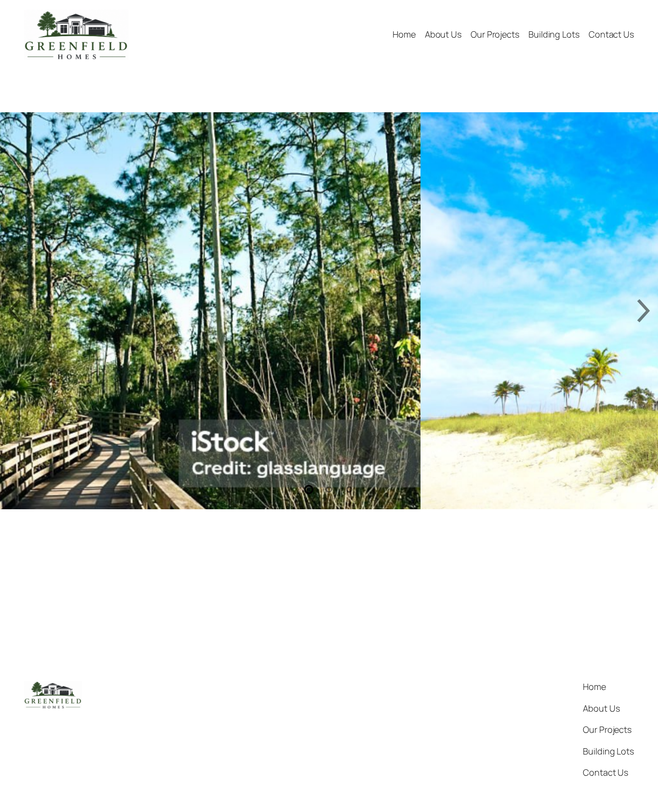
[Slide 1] (309, 489)
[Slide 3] (349, 489)
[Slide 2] (329, 489)
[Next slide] (643, 310)
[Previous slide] (14, 310)
